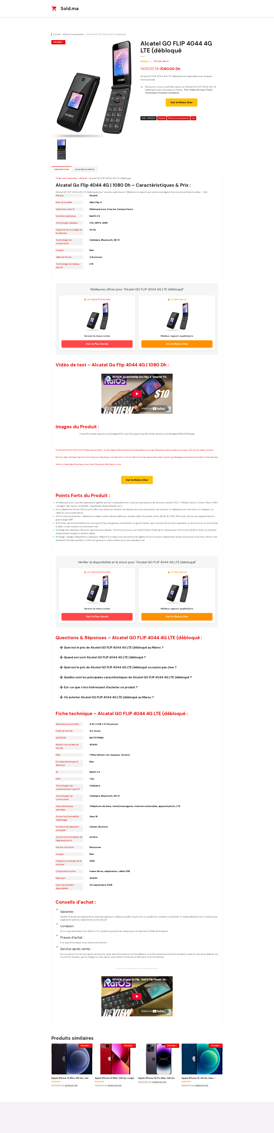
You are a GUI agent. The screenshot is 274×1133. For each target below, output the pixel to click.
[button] (137, 647)
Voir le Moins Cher (181, 102)
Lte (193, 118)
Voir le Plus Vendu (97, 344)
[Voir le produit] (97, 317)
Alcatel (161, 118)
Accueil (56, 34)
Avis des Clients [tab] (84, 169)
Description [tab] (61, 169)
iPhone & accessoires (73, 34)
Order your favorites (66, 178)
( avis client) (161, 61)
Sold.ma (70, 9)
